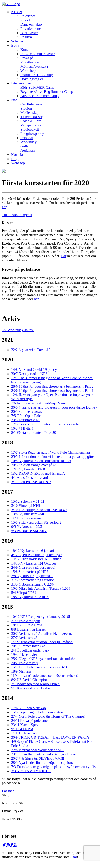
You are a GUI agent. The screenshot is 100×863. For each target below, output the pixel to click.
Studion (26, 108)
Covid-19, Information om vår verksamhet (45, 424)
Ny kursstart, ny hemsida (32, 576)
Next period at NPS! (30, 374)
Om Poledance (31, 104)
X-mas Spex (24, 725)
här (4, 207)
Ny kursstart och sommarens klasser (41, 461)
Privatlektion (29, 62)
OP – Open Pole (26, 416)
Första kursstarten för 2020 (33, 433)
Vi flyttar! (22, 428)
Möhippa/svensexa (34, 66)
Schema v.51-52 (27, 501)
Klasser (16, 12)
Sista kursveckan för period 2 (36, 522)
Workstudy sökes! (18, 330)
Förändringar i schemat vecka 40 (39, 510)
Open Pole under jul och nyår (36, 555)
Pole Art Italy (24, 663)
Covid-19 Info (30, 121)
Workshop (28, 71)
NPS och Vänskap (28, 708)
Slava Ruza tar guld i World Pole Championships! (51, 452)
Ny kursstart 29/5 (26, 527)
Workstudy (28, 142)
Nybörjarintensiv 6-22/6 (32, 584)
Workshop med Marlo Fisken (35, 684)
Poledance (28, 16)
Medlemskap (29, 113)
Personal (26, 138)
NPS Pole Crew (26, 625)
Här (63, 256)
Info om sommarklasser (37, 54)
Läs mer (8, 791)
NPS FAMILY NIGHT (31, 771)
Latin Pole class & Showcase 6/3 (39, 667)
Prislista (26, 37)
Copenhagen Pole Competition (37, 712)
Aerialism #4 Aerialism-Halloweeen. (41, 633)
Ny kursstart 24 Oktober (33, 563)
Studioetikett (29, 129)
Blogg (15, 159)
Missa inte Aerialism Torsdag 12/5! (40, 588)
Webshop (18, 163)
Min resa (21, 671)
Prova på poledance (30, 721)
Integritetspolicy (32, 134)
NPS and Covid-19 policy (34, 370)
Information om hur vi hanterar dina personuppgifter (53, 457)
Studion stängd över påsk (33, 465)
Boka (15, 45)
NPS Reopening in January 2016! (40, 617)
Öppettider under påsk (30, 650)
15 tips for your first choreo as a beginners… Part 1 (52, 391)
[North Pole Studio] (11, 4)
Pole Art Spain (25, 621)
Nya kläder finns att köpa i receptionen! (44, 763)
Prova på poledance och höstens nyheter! (44, 675)
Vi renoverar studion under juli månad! (42, 642)
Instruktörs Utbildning (36, 75)
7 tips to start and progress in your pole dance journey (54, 407)
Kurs (24, 50)
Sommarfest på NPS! (30, 572)
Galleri (25, 146)
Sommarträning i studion (33, 580)
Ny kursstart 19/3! (28, 469)
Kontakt (17, 155)
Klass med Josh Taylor (30, 688)
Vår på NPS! (23, 593)
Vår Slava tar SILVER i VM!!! (37, 758)
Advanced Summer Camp (39, 96)
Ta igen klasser (31, 117)
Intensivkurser (21, 83)
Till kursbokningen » (17, 215)
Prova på (26, 58)
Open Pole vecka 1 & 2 (31, 482)
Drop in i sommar (27, 518)
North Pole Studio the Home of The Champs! (48, 716)
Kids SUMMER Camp (37, 87)
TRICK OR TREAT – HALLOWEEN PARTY (50, 737)
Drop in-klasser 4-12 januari (36, 559)
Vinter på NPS (25, 506)
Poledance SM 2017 (29, 531)
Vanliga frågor (30, 125)
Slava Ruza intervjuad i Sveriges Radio (43, 754)
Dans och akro (31, 24)
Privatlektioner (31, 29)
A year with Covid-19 (30, 350)
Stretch (25, 20)
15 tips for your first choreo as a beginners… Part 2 (52, 386)
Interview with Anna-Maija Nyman (39, 403)
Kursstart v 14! (25, 420)
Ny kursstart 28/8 (27, 514)
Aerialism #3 (24, 638)
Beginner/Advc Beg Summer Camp (46, 92)
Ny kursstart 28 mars (30, 597)
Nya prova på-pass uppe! (33, 567)
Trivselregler (24, 654)
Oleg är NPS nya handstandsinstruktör (43, 659)
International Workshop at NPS (37, 750)
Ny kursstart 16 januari (32, 551)
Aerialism (27, 150)
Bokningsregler (31, 79)
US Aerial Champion (29, 680)
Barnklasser (29, 33)
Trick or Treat (24, 733)
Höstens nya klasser (28, 629)
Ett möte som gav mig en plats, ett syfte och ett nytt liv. (54, 767)
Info (14, 100)
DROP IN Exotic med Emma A (38, 473)
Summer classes (26, 412)
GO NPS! (22, 729)
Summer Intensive (28, 646)
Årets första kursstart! (29, 478)
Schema (17, 41)
